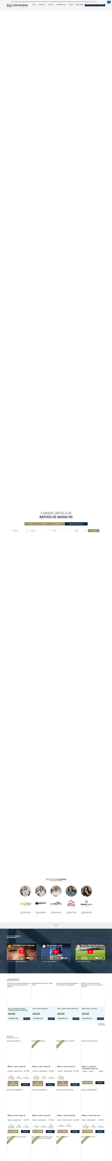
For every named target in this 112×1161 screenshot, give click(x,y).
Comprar (57, 523)
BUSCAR (94, 530)
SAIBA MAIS (26, 1018)
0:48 (69, 961)
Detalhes (25, 1084)
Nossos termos (93, 1)
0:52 (103, 961)
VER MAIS (101, 1024)
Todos (31, 523)
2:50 (35, 961)
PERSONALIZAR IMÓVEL (76, 523)
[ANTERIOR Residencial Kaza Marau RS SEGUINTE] (56, 925)
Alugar (43, 523)
